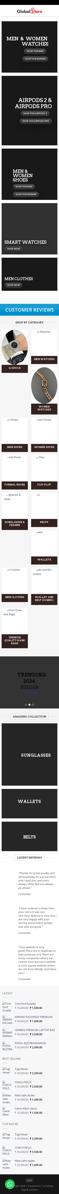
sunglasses (36, 755)
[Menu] (4, 11)
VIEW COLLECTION (29, 692)
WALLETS (29, 801)
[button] (10, 1184)
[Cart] (55, 10)
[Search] (10, 11)
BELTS (29, 837)
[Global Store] (29, 10)
